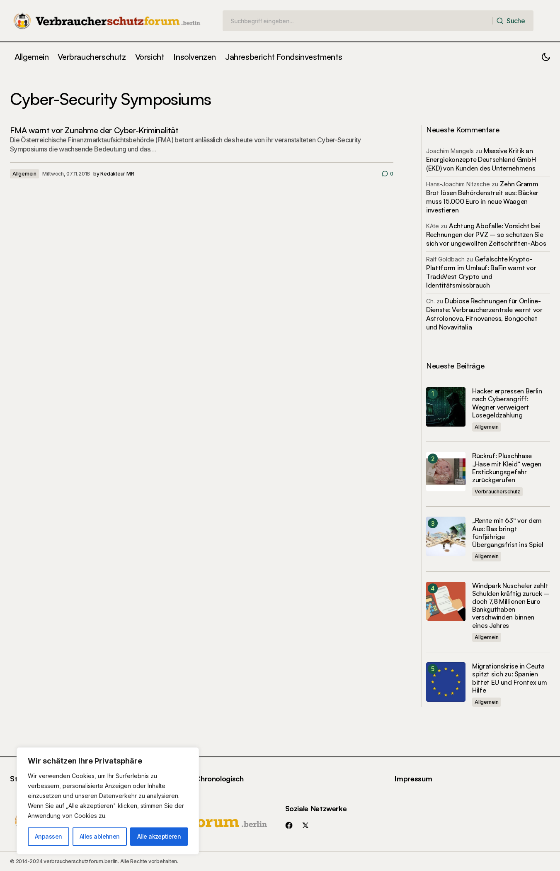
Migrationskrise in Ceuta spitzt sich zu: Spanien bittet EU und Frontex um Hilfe (509, 678)
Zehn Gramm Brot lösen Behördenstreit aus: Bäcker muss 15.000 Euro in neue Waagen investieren (482, 197)
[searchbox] (357, 21)
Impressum (413, 778)
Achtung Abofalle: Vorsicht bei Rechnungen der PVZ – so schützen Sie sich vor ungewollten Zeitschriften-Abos (486, 234)
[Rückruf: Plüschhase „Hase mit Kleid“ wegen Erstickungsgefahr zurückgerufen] (445, 471)
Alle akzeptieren (159, 836)
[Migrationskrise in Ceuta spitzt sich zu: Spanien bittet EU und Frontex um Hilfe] (445, 682)
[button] (546, 57)
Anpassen (48, 836)
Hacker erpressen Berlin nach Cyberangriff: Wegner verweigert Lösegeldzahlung (507, 403)
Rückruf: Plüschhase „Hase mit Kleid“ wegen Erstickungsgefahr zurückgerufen (506, 468)
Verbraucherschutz (497, 491)
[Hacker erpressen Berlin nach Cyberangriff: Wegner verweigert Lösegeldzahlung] (445, 407)
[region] (108, 800)
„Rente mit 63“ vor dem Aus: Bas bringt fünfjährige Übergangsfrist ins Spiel (507, 533)
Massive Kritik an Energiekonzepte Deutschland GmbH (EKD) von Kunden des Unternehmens (481, 159)
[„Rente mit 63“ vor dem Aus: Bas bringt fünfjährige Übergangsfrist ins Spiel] (445, 536)
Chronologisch (219, 778)
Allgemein (24, 174)
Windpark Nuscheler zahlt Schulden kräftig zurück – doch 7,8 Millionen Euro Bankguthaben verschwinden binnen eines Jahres (511, 605)
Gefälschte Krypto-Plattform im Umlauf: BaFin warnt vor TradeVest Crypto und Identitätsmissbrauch (481, 272)
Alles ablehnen (100, 836)
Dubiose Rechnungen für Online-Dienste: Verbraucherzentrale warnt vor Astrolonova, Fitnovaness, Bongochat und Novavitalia (484, 314)
